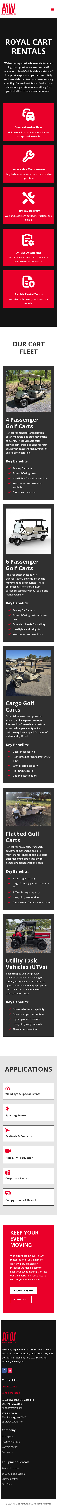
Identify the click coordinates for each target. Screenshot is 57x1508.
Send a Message (11, 1392)
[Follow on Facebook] (4, 1370)
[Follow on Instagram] (10, 1370)
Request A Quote (23, 1290)
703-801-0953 (9, 1386)
